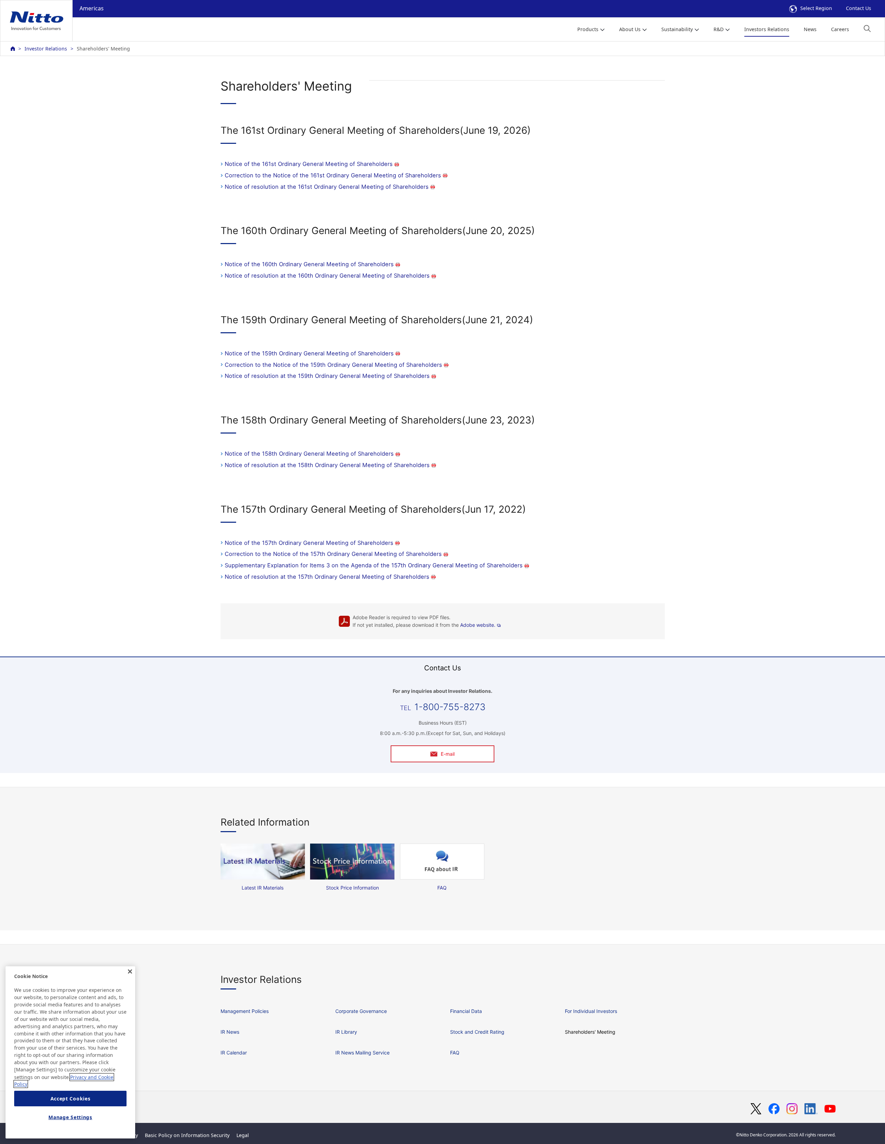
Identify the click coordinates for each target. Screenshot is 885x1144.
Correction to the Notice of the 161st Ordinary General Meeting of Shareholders (333, 175)
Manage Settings (70, 1117)
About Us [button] (630, 29)
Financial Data (466, 1011)
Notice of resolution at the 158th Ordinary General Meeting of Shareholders (327, 465)
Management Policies (245, 1011)
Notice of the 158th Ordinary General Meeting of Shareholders (309, 453)
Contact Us (858, 8)
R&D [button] (719, 29)
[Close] (130, 971)
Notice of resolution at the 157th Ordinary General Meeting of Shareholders (327, 576)
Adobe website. (477, 625)
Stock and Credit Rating (477, 1032)
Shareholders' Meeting (590, 1032)
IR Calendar (234, 1052)
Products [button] (587, 29)
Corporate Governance (361, 1011)
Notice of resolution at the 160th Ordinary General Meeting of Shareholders (327, 275)
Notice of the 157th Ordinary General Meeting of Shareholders (309, 542)
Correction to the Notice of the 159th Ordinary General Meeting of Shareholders (333, 364)
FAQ (454, 1052)
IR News (230, 1032)
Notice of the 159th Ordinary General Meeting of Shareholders (309, 353)
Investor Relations (46, 48)
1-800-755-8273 (449, 706)
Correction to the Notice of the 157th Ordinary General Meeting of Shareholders (333, 553)
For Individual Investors (591, 1011)
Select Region (816, 8)
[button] (867, 28)
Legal (242, 1135)
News (810, 29)
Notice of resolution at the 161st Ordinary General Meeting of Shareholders (327, 186)
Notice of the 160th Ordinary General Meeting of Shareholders (309, 264)
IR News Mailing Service (362, 1052)
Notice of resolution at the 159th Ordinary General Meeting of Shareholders (327, 375)
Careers (840, 29)
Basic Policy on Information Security (187, 1135)
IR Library (346, 1032)
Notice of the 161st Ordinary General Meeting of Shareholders (309, 163)
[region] (70, 1052)
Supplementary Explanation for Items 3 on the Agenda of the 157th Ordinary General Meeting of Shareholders (374, 565)
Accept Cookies (70, 1098)
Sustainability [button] (677, 29)
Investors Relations (766, 29)
